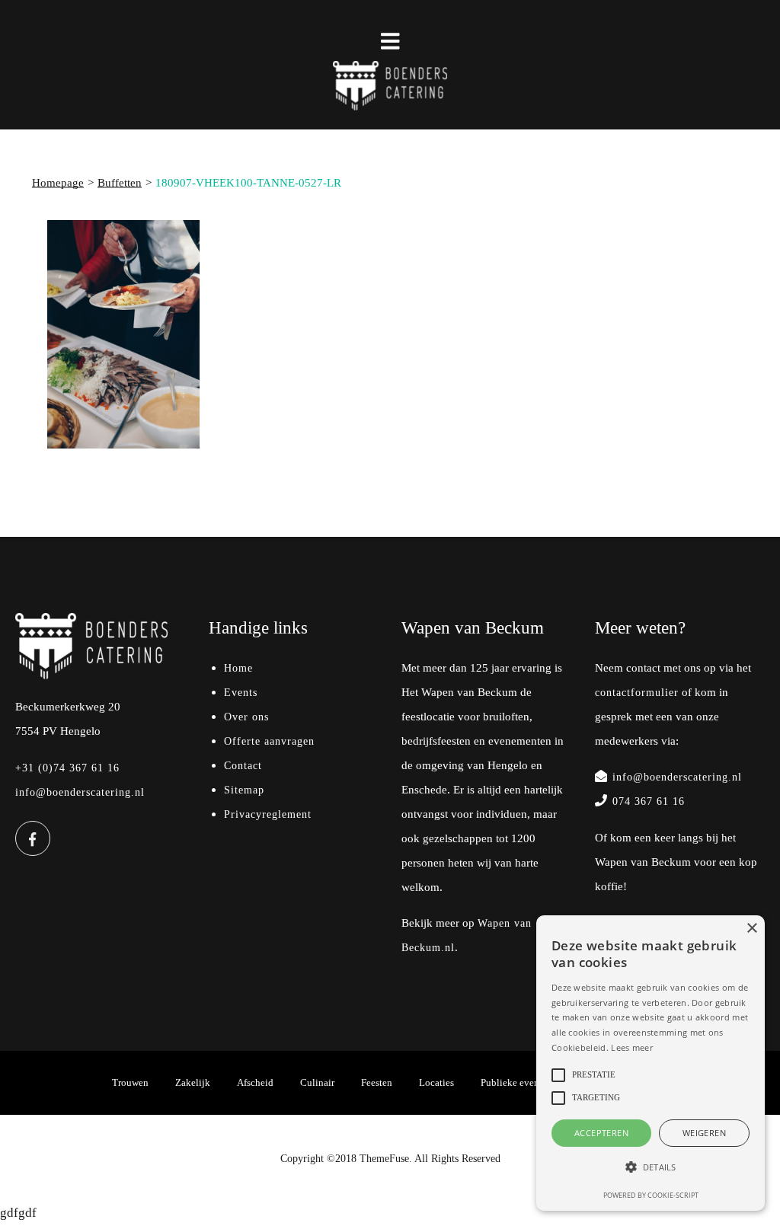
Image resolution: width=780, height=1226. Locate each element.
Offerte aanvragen (269, 741)
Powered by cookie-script (650, 1195)
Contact (243, 765)
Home (238, 668)
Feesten (376, 1082)
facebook (32, 838)
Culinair (317, 1082)
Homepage (58, 183)
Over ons (246, 717)
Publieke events (513, 1082)
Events (240, 692)
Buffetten (120, 183)
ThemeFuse (384, 1158)
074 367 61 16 (648, 801)
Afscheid (255, 1082)
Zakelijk (192, 1082)
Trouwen (130, 1082)
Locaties (436, 1082)
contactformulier (637, 692)
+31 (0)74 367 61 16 (67, 768)
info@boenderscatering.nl (80, 792)
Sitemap (244, 790)
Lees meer (632, 1047)
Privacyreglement (268, 814)
